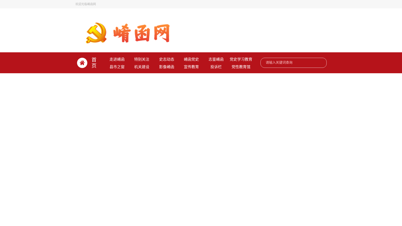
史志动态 (166, 59)
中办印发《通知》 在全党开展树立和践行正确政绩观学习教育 (209, 89)
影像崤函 (166, 67)
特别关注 (141, 59)
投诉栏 (216, 67)
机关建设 (141, 67)
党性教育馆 (241, 67)
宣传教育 (191, 67)
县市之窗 (117, 67)
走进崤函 (117, 59)
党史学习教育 (241, 59)
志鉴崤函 (216, 59)
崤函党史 (191, 59)
